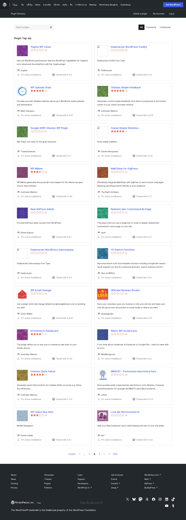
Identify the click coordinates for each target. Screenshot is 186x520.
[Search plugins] (51, 27)
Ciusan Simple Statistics (125, 128)
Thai (39, 503)
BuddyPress (151, 487)
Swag (114, 487)
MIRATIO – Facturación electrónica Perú (133, 371)
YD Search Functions (123, 249)
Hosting (14, 483)
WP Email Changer (41, 290)
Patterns (48, 487)
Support (81, 479)
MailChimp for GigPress (124, 168)
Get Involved (117, 475)
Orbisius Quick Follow (43, 371)
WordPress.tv (85, 487)
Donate (115, 483)
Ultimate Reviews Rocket (125, 290)
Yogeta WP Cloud (41, 46)
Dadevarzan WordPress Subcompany (52, 249)
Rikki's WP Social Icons (124, 330)
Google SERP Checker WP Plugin (49, 128)
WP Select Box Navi (42, 412)
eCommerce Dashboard (44, 330)
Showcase (49, 475)
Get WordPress (173, 5)
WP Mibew (37, 168)
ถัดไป (115, 454)
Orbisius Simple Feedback (126, 87)
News (13, 479)
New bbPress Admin (42, 209)
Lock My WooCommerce (125, 412)
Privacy (14, 487)
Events (114, 479)
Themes (48, 479)
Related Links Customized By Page (131, 209)
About (13, 475)
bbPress (149, 483)
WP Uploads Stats (41, 87)
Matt (147, 479)
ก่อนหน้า (72, 454)
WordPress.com (152, 475)
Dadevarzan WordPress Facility (129, 46)
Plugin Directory (18, 13)
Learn (80, 475)
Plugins (47, 483)
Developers (83, 483)
